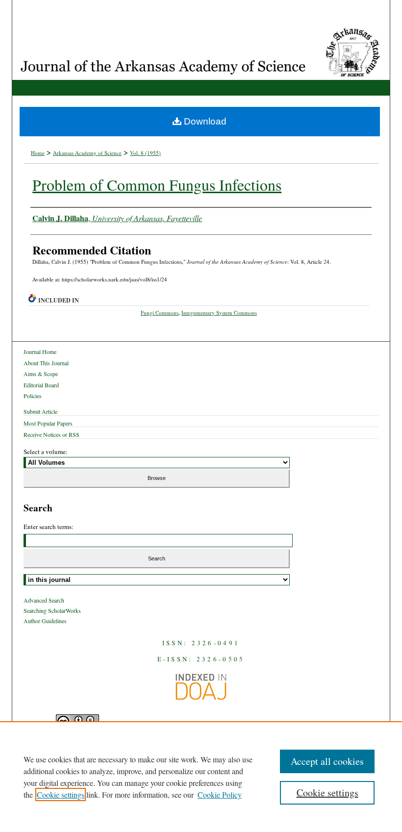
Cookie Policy (220, 794)
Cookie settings (60, 794)
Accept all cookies (327, 761)
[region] (201, 776)
